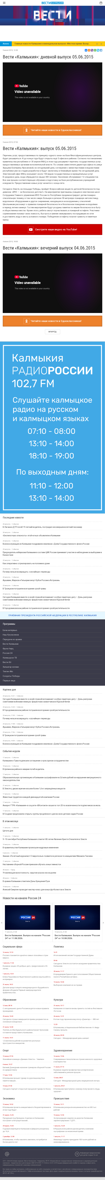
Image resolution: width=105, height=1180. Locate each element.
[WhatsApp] (95, 50)
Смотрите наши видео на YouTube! (55, 229)
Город (13, 870)
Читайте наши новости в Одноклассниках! (55, 130)
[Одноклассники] (89, 50)
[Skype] (98, 50)
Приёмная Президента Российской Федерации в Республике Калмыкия (52, 615)
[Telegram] (101, 50)
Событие (20, 696)
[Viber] (92, 50)
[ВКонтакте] (86, 50)
